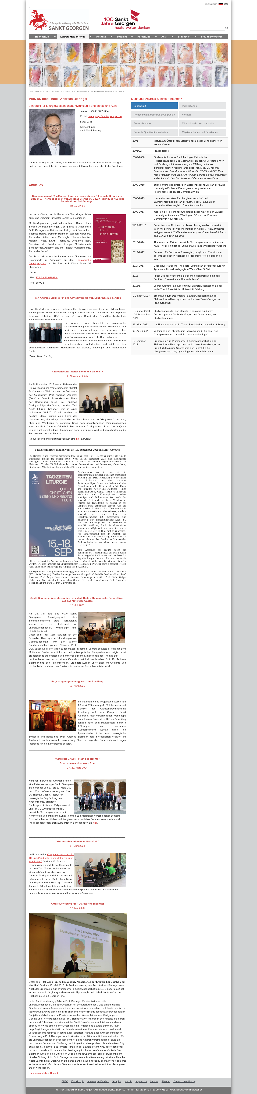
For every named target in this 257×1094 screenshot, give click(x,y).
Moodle (128, 1081)
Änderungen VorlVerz (98, 1081)
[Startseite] (59, 20)
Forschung (144, 36)
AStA (164, 36)
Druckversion (211, 4)
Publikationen (189, 105)
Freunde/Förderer (211, 36)
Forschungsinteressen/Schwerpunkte (154, 114)
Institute (101, 36)
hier (78, 438)
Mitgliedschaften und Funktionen (200, 132)
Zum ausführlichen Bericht (43, 1073)
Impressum (141, 1081)
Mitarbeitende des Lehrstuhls (198, 123)
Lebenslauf (140, 105)
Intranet (154, 1081)
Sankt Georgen (35, 91)
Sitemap (166, 1081)
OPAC (65, 1081)
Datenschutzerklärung (184, 1081)
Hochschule (42, 36)
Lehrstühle (69, 91)
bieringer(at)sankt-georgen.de (105, 116)
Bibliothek (184, 36)
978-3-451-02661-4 (47, 277)
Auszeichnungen (143, 123)
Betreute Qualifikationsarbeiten (151, 132)
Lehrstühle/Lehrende (72, 36)
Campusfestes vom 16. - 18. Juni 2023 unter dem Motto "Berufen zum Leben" (51, 858)
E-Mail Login (77, 1081)
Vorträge (186, 114)
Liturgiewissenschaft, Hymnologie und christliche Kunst (99, 91)
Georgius (116, 1081)
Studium (122, 36)
